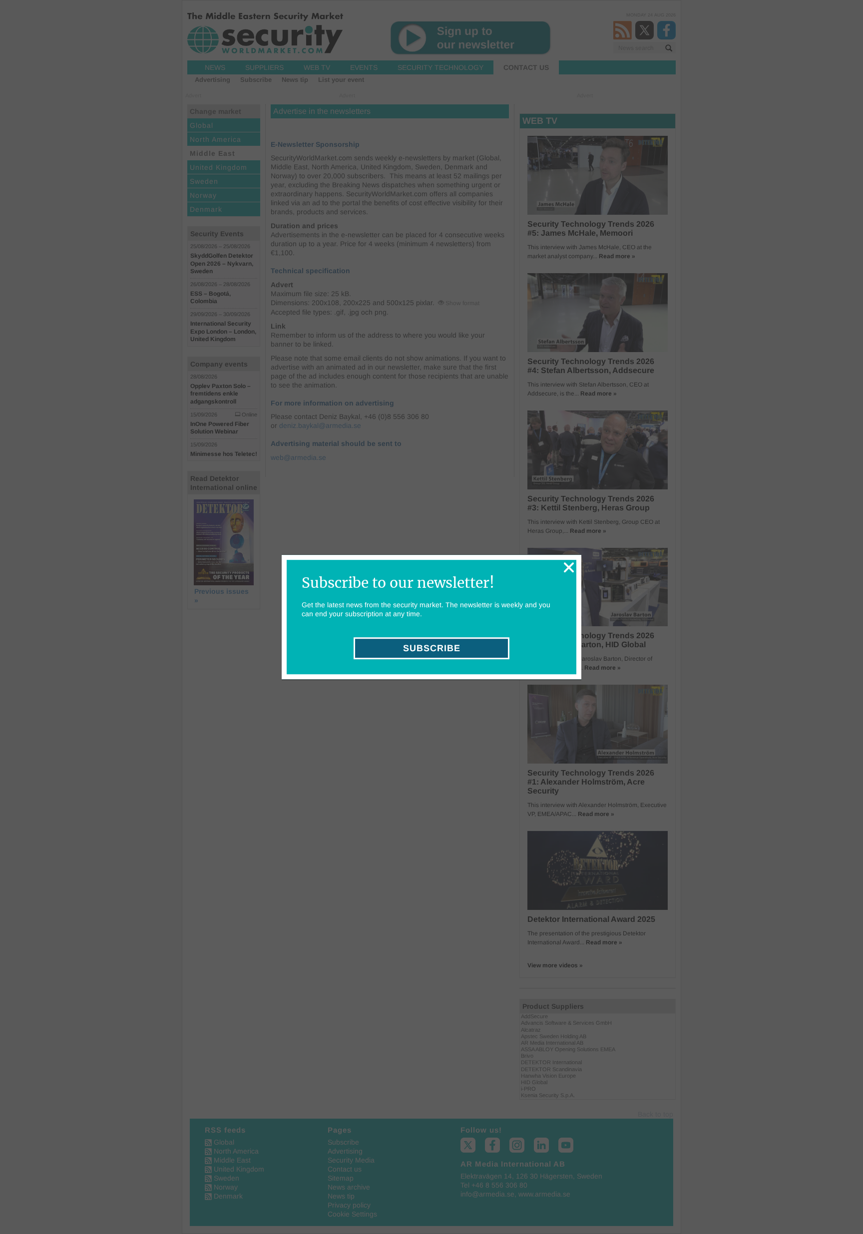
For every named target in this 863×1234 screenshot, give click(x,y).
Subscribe (431, 648)
